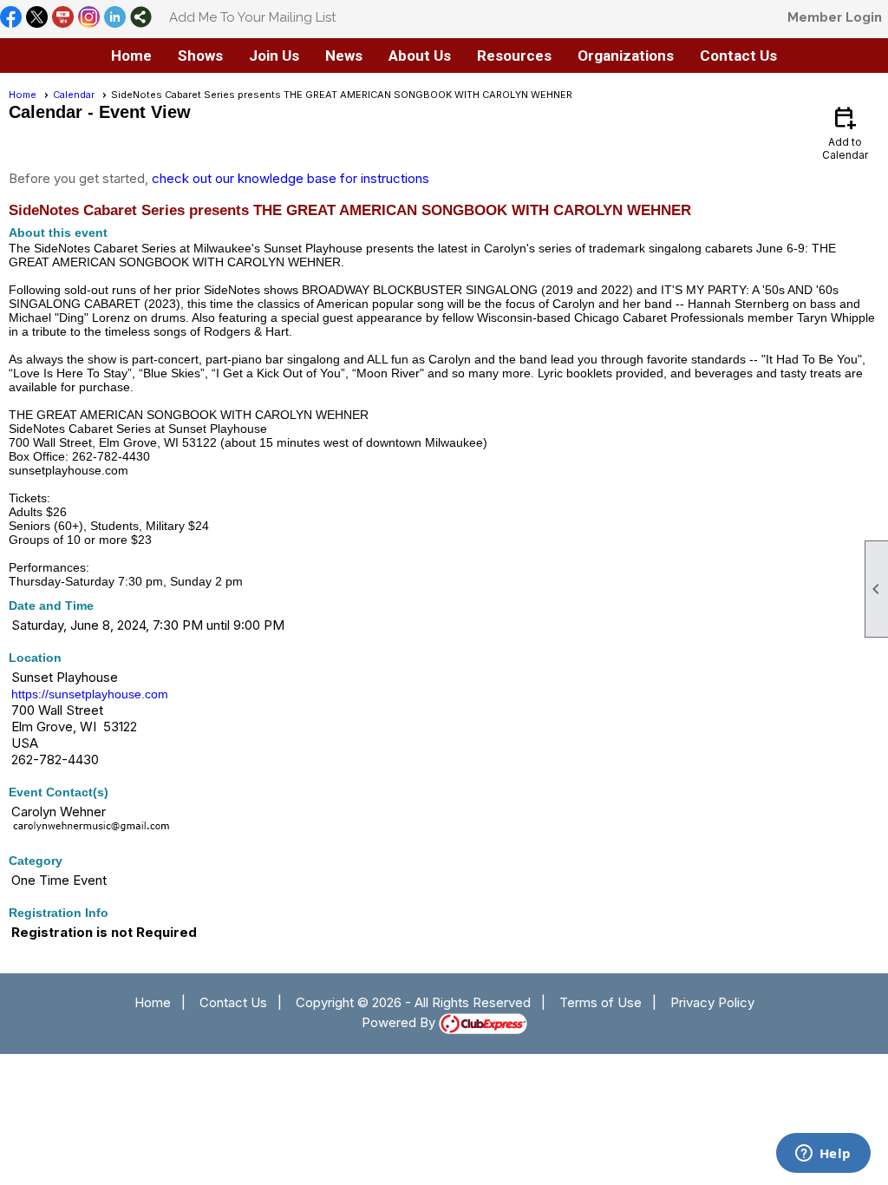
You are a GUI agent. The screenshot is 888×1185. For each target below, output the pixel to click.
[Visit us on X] (37, 18)
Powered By (400, 1022)
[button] (200, 55)
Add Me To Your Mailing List (252, 17)
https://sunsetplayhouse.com (89, 694)
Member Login (834, 17)
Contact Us (233, 1002)
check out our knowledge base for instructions (290, 178)
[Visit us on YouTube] (63, 18)
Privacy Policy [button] (712, 1002)
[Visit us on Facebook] (11, 18)
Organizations (626, 55)
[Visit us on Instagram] (89, 18)
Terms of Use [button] (600, 1002)
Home (131, 55)
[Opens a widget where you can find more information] (823, 1154)
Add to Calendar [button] (845, 132)
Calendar (74, 94)
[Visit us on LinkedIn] (115, 18)
